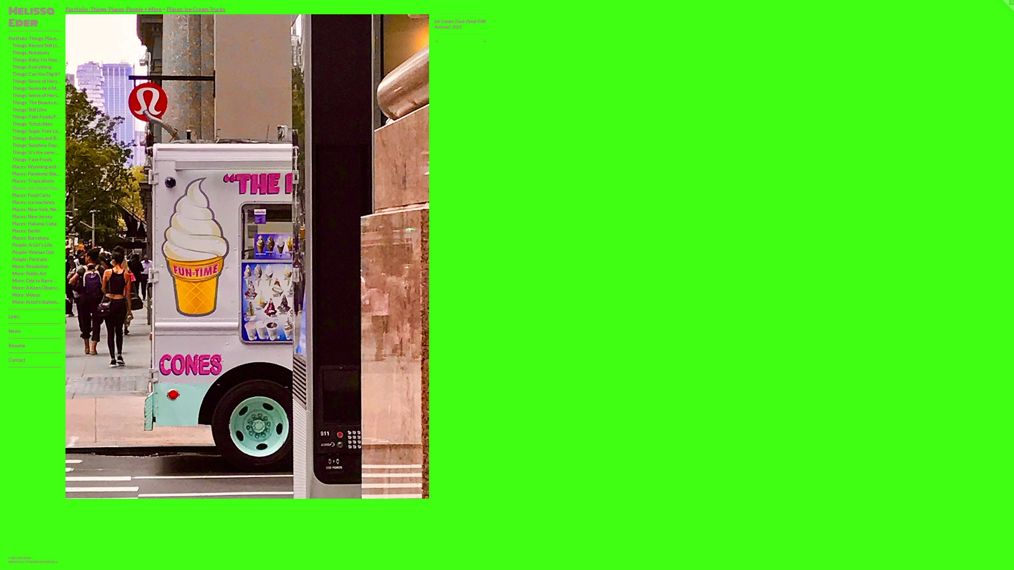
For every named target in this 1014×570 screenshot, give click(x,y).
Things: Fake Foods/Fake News (37, 117)
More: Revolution (30, 266)
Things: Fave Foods (32, 159)
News (14, 331)
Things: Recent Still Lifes (37, 45)
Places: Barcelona (30, 238)
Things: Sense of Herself (37, 81)
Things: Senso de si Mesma (37, 88)
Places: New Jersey (32, 216)
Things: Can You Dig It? (36, 74)
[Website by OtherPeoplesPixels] (1003, 10)
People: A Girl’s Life (32, 245)
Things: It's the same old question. (37, 152)
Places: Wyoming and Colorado (37, 166)
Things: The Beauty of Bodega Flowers (37, 102)
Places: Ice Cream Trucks (37, 188)
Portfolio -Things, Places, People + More (34, 38)
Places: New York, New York (37, 209)
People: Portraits (29, 259)
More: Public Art (29, 273)
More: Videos (26, 295)
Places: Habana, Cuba (34, 223)
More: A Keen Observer (37, 288)
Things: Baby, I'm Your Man (37, 60)
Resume (16, 345)
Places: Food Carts (31, 195)
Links (13, 316)
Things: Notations (30, 52)
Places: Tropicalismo (33, 181)
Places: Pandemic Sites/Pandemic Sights (37, 174)
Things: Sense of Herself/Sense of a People (37, 95)
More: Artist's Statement (37, 302)
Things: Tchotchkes (32, 124)
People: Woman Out (33, 252)
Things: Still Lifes (29, 109)
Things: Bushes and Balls (37, 138)
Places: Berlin (26, 231)
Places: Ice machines (33, 202)
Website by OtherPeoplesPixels (33, 561)
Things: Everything (31, 67)
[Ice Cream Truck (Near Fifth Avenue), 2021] (247, 256)
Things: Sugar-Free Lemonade (37, 131)
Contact (16, 360)
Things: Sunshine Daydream (37, 145)
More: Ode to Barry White (37, 280)
